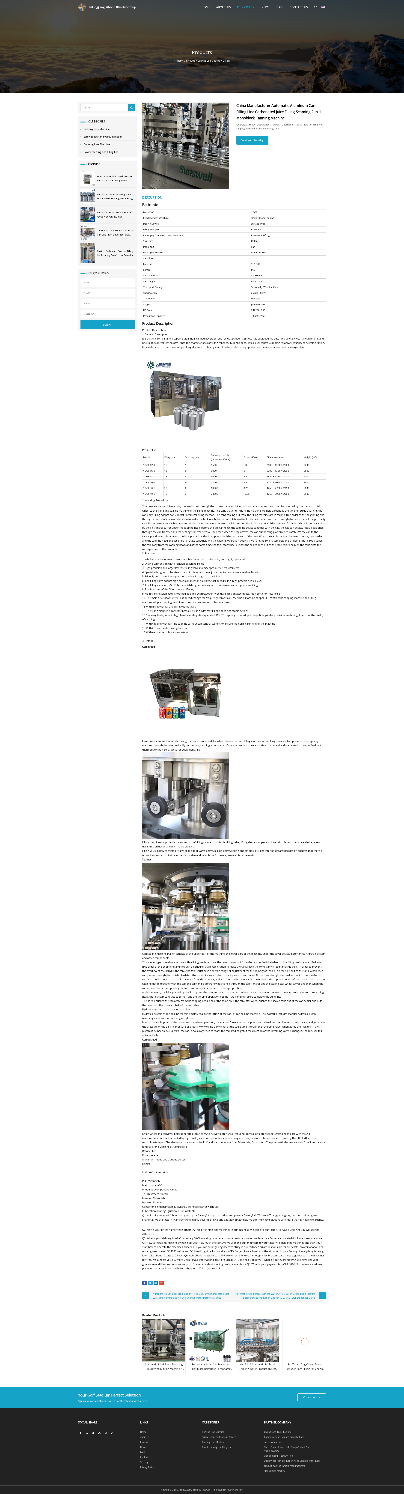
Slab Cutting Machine (274, 1470)
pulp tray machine (273, 1441)
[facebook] (80, 1433)
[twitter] (93, 1433)
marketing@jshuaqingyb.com (228, 1489)
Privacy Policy (147, 1467)
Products (244, 7)
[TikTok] (112, 1433)
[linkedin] (86, 1433)
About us (223, 7)
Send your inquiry (252, 140)
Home (206, 7)
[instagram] (105, 1433)
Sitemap (144, 1462)
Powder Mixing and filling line (101, 152)
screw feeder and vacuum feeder (103, 136)
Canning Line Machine (209, 60)
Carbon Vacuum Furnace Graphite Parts (284, 1436)
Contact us (299, 7)
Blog (279, 7)
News (265, 7)
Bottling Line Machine (97, 129)
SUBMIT (108, 324)
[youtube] (99, 1433)
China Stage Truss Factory (277, 1431)
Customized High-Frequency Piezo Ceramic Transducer (292, 1460)
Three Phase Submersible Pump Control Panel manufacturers (287, 1449)
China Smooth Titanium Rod (278, 1455)
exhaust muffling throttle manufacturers (284, 1465)
